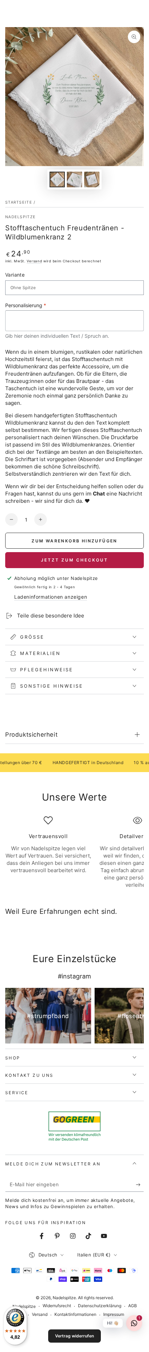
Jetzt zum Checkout (74, 560)
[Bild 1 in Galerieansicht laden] (57, 179)
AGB (132, 1305)
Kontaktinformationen (75, 1314)
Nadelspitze (20, 216)
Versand (34, 261)
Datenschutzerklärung (99, 1305)
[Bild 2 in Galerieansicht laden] (74, 179)
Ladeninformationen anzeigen (50, 597)
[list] (74, 852)
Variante (15, 275)
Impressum (113, 1314)
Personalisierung (25, 305)
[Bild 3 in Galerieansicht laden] (91, 179)
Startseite (18, 202)
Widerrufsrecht (57, 1305)
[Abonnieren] (140, 1185)
